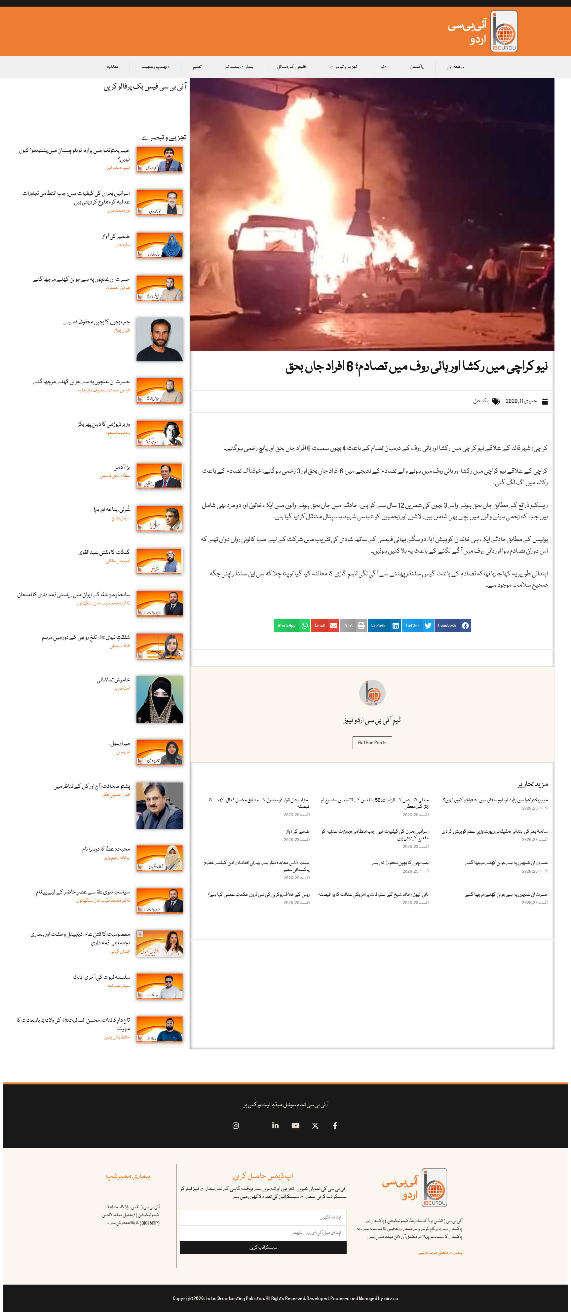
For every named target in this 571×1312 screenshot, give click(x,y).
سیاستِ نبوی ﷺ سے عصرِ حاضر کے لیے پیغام (83, 892)
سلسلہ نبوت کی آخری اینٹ (101, 977)
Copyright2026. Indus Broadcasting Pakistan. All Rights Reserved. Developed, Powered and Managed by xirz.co (285, 1298)
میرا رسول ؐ (120, 743)
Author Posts (372, 742)
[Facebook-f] (335, 1125)
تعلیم (197, 67)
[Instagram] (236, 1125)
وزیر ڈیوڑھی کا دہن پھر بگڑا (103, 424)
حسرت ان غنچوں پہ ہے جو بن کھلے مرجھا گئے (506, 863)
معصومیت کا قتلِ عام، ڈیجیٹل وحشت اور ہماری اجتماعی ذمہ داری (80, 939)
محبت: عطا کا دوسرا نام (106, 849)
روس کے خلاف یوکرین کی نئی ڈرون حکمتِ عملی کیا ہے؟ (259, 894)
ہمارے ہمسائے (239, 67)
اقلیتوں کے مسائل (292, 67)
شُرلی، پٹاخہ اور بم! (112, 509)
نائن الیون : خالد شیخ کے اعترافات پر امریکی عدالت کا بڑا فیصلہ (373, 894)
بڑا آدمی (122, 467)
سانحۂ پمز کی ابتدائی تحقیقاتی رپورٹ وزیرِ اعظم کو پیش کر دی (495, 831)
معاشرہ (112, 67)
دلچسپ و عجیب (155, 67)
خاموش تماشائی (113, 680)
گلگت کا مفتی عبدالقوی (104, 552)
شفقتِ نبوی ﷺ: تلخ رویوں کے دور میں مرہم (86, 637)
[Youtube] (295, 1125)
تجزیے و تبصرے (343, 67)
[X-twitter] (315, 1125)
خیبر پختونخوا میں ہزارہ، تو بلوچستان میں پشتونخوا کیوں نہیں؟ (495, 800)
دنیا (383, 67)
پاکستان (417, 67)
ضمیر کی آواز (298, 831)
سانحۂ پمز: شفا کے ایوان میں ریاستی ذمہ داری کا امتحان (73, 595)
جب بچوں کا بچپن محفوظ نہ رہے (400, 863)
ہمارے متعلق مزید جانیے (440, 1253)
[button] (453, 625)
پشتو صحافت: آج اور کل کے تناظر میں (92, 786)
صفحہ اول (455, 67)
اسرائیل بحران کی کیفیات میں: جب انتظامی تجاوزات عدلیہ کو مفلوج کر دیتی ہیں (375, 835)
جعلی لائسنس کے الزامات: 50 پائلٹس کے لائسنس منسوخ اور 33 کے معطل (374, 804)
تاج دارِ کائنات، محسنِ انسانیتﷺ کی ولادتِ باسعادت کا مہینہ (73, 1025)
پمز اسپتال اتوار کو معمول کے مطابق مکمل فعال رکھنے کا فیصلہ (259, 804)
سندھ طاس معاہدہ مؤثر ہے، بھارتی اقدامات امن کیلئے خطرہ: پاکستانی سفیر (257, 866)
